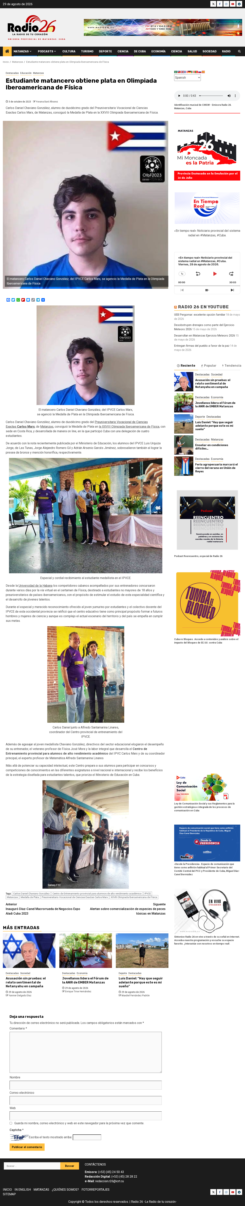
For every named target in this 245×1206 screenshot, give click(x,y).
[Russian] (200, 72)
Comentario (18, 1028)
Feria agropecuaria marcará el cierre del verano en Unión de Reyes (216, 468)
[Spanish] (203, 72)
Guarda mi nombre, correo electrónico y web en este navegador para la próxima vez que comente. (79, 1123)
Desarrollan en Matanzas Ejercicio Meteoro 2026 (204, 335)
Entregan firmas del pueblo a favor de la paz (201, 345)
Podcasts (45, 51)
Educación (26, 73)
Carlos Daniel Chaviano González (31, 893)
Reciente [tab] (188, 365)
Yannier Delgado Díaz (20, 995)
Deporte (105, 51)
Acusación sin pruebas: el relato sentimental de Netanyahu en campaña (26, 982)
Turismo (87, 51)
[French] (186, 72)
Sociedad (209, 51)
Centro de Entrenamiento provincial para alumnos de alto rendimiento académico (97, 893)
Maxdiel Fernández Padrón (136, 995)
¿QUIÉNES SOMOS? (65, 1189)
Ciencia (123, 51)
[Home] (7, 51)
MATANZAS (41, 1189)
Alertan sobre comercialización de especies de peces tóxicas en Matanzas (128, 908)
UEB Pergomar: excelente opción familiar (199, 314)
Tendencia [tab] (233, 365)
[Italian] (193, 72)
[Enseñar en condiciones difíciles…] (183, 445)
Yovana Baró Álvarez (47, 101)
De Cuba (140, 51)
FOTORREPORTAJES (95, 1189)
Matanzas (21, 51)
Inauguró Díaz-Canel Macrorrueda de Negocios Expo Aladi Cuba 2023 (43, 908)
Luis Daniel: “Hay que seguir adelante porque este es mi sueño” (141, 982)
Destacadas (12, 73)
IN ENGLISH (23, 1189)
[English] (183, 72)
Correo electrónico (22, 1093)
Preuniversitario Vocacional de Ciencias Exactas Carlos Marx (75, 897)
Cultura (68, 51)
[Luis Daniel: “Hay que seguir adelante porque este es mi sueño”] (142, 950)
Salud (192, 51)
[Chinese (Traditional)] (179, 72)
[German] (189, 72)
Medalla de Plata (30, 897)
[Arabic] (176, 72)
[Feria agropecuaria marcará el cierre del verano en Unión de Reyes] (183, 466)
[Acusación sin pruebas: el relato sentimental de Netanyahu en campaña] (29, 950)
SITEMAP (9, 1194)
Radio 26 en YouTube (203, 306)
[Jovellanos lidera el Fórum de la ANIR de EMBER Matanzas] (85, 950)
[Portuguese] (196, 72)
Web (13, 1108)
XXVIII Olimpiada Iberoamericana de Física (134, 897)
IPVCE (148, 893)
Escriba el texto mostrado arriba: (50, 1137)
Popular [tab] (210, 365)
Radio (226, 51)
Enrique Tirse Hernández (78, 991)
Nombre (15, 1077)
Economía (158, 51)
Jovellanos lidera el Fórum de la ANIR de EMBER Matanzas (85, 980)
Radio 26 (137, 1202)
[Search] (239, 51)
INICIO (7, 1189)
